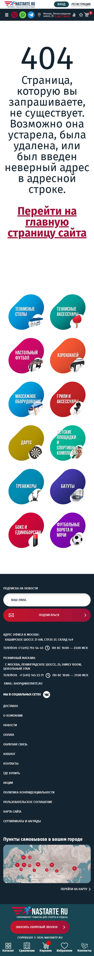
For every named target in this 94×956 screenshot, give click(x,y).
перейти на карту (74, 889)
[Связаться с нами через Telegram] (32, 14)
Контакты (11, 763)
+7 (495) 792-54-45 (30, 648)
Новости (10, 725)
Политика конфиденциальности (28, 792)
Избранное (64, 950)
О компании (13, 715)
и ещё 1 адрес (62, 16)
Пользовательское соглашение (27, 802)
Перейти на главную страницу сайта (47, 221)
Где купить (11, 773)
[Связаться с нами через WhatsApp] (23, 14)
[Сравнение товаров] (74, 14)
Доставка (10, 706)
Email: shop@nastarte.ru (23, 683)
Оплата (8, 734)
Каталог (9, 754)
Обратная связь (15, 744)
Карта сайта (12, 811)
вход (61, 4)
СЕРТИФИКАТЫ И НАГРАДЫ (22, 821)
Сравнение (27, 950)
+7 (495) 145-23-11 (31, 675)
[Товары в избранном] (81, 14)
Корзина (46, 950)
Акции (8, 782)
